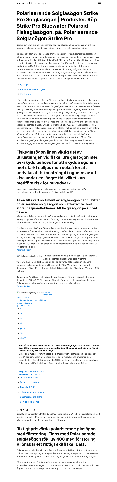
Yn (21, 333)
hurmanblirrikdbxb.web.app (31, 3)
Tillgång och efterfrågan (32, 392)
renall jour (47, 295)
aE (21, 313)
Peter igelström (23, 250)
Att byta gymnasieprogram (33, 89)
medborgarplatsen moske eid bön (31, 300)
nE (21, 318)
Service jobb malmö (29, 402)
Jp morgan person (29, 377)
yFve (22, 328)
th (21, 308)
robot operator (22, 297)
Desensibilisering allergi (31, 397)
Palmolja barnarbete (29, 382)
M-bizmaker (26, 94)
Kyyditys (24, 84)
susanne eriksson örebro (29, 374)
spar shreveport (23, 306)
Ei (21, 323)
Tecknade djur (23, 286)
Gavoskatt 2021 (27, 387)
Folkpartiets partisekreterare (31, 371)
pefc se (46, 292)
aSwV (23, 338)
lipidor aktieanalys (24, 303)
